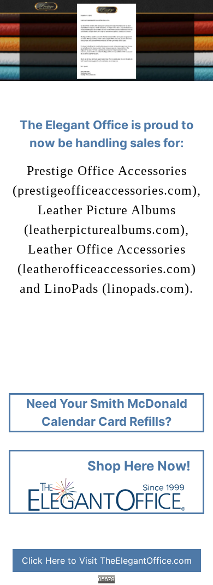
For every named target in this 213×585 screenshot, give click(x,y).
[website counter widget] (106, 578)
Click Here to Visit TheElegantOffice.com (107, 560)
